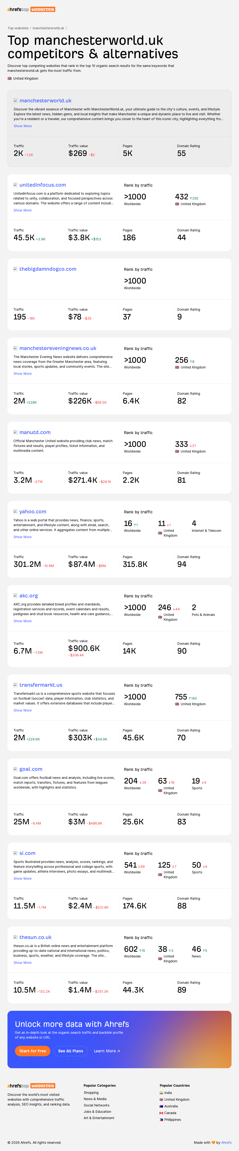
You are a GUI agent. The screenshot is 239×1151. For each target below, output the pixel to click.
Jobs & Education (97, 1112)
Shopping (91, 1093)
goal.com (30, 769)
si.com (27, 853)
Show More (23, 126)
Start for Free (32, 1051)
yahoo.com (32, 511)
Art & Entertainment (99, 1118)
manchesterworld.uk (48, 28)
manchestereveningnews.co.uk (57, 348)
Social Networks (96, 1105)
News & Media (95, 1099)
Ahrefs (226, 1142)
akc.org (28, 596)
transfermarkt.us (40, 685)
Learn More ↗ (107, 1051)
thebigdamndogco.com (47, 269)
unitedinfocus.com (42, 185)
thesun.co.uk (35, 937)
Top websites (18, 28)
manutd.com (35, 432)
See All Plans (70, 1051)
